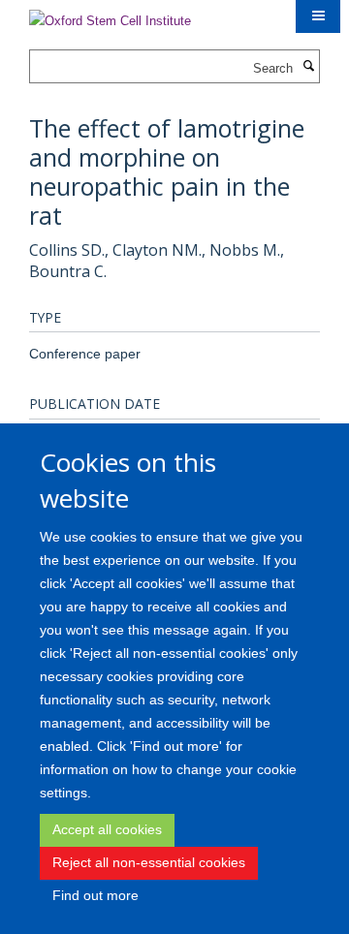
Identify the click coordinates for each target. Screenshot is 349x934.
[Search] (308, 67)
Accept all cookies (107, 829)
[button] (318, 16)
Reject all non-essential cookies (148, 862)
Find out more (95, 895)
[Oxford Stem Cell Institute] (110, 15)
